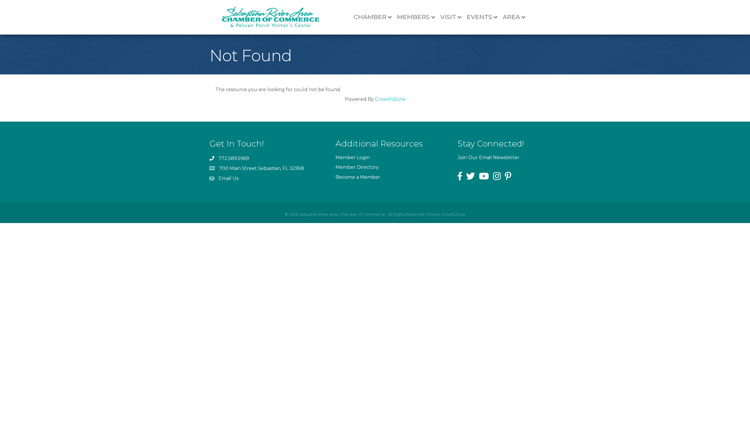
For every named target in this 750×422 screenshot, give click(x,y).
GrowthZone (390, 99)
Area (511, 17)
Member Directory (357, 167)
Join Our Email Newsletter (488, 157)
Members (413, 17)
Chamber (370, 17)
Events (479, 17)
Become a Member (357, 177)
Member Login (352, 157)
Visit (448, 17)
